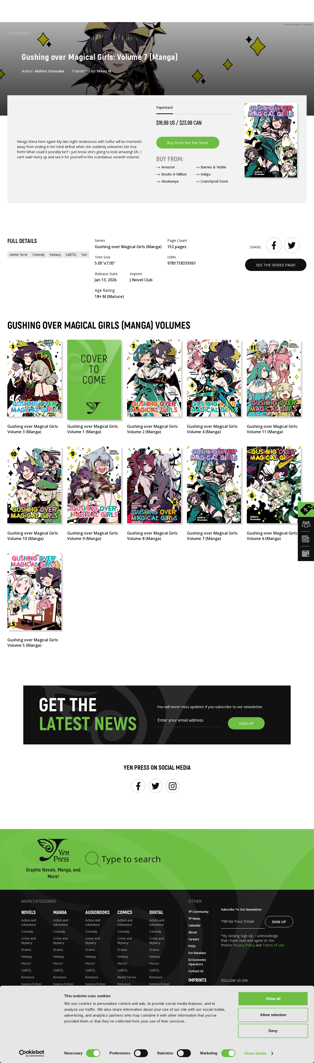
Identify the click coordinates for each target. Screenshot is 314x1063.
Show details (255, 1053)
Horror (26, 963)
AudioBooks (97, 912)
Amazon (168, 167)
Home (11, 33)
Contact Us (196, 971)
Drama (26, 950)
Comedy (38, 255)
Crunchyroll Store (214, 181)
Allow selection (273, 1015)
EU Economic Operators (197, 962)
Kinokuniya (170, 181)
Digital (156, 912)
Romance (27, 977)
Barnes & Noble (213, 167)
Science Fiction (31, 984)
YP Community (198, 912)
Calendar (194, 925)
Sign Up (279, 921)
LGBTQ (71, 255)
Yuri (84, 255)
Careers (193, 939)
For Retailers (197, 953)
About (192, 932)
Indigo (206, 174)
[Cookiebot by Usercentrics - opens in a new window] (31, 1053)
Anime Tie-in (18, 255)
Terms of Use (273, 945)
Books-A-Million (174, 174)
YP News (194, 918)
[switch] (141, 1053)
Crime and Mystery (28, 940)
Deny (273, 1031)
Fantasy (55, 255)
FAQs (192, 946)
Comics (125, 912)
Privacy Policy (244, 945)
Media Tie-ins (127, 977)
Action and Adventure (28, 922)
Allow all (273, 998)
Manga (24, 33)
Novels (28, 912)
